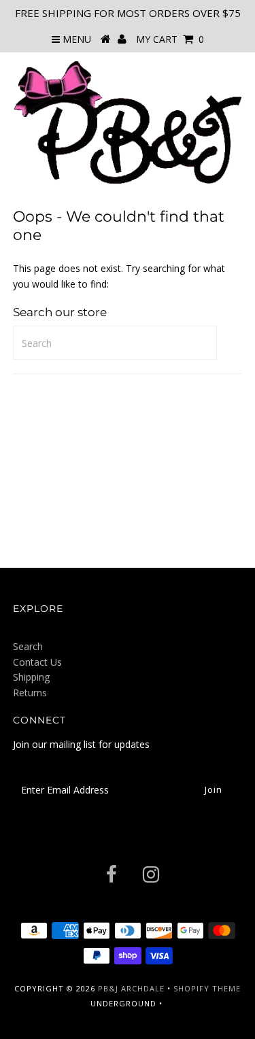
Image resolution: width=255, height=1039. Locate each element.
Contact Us (37, 661)
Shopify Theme (207, 988)
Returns (30, 692)
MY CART (170, 39)
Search (28, 646)
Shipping (31, 676)
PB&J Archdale (131, 988)
